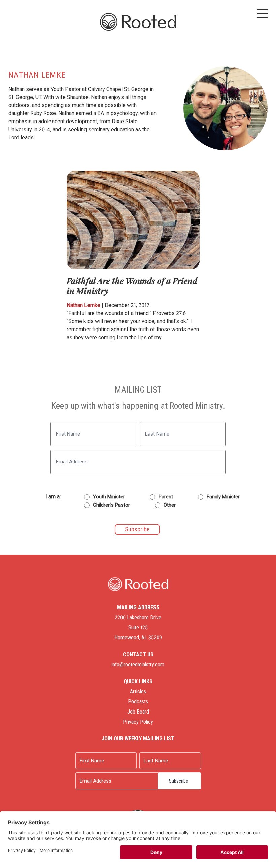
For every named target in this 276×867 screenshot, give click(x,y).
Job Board (138, 711)
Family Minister (223, 497)
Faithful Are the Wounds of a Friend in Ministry (132, 285)
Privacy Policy (138, 722)
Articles (138, 691)
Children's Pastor (111, 505)
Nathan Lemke (83, 305)
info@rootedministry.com (138, 664)
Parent (166, 497)
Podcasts (138, 701)
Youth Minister (109, 497)
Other (170, 505)
